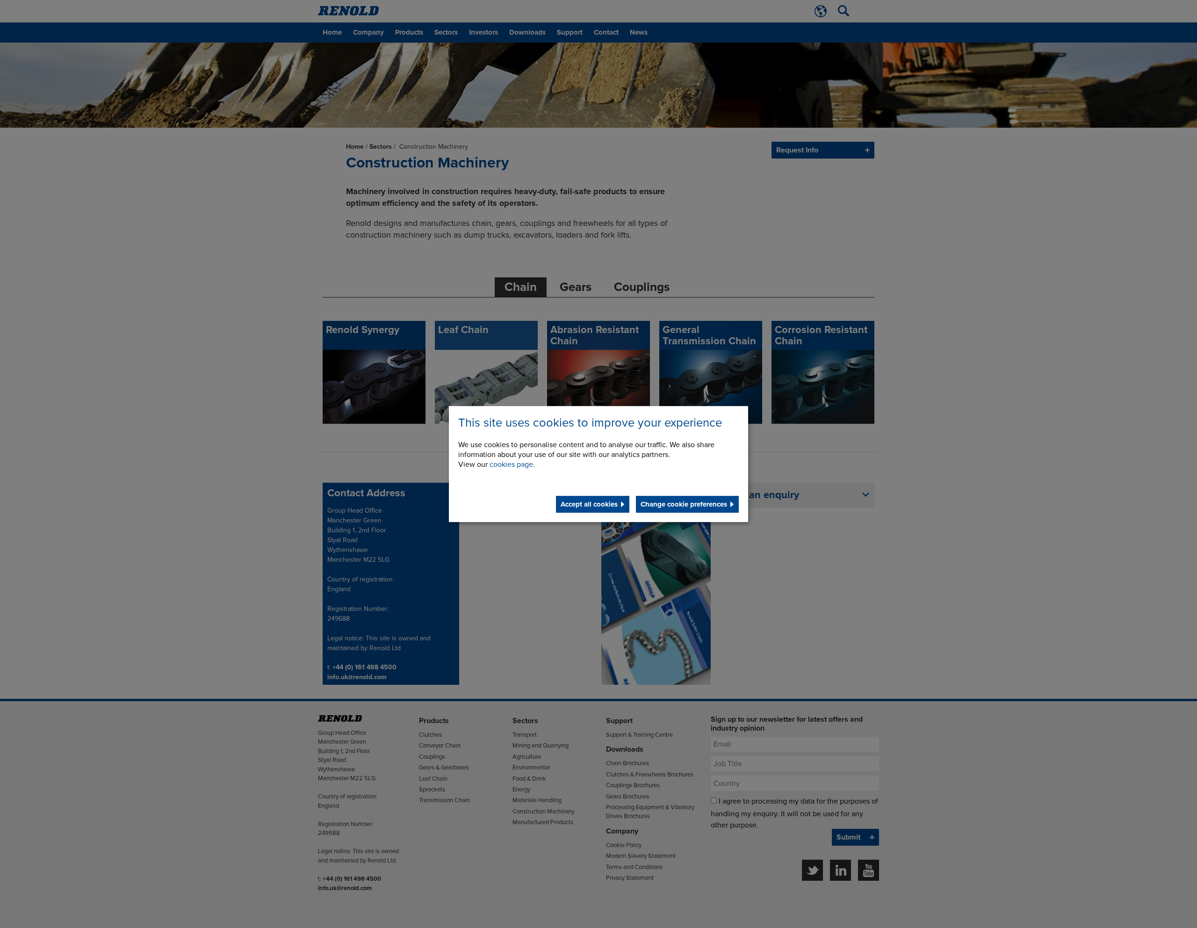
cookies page (511, 464)
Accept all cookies (589, 504)
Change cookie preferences (684, 504)
